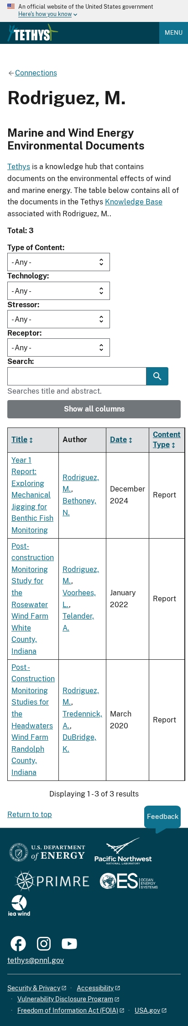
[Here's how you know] (94, 11)
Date (118, 439)
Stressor (22, 304)
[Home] (32, 32)
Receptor (23, 333)
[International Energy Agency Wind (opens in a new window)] (19, 906)
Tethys (18, 166)
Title (19, 439)
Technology (27, 276)
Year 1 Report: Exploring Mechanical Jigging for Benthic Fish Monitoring (32, 495)
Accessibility (95, 988)
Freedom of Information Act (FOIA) (67, 1010)
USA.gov (147, 1010)
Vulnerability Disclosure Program (65, 999)
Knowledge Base (133, 202)
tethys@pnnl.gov (35, 960)
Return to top (29, 814)
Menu (174, 32)
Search (19, 361)
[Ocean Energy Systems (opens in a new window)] (129, 882)
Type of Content (35, 247)
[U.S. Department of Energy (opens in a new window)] (47, 855)
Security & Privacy (33, 988)
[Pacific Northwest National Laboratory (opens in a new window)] (119, 855)
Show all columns (94, 409)
